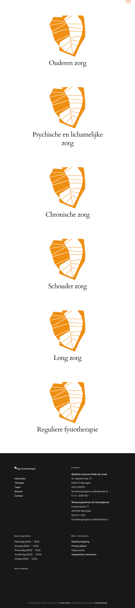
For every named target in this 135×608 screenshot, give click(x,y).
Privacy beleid (78, 546)
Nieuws (19, 491)
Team (18, 487)
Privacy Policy (65, 603)
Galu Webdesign (101, 603)
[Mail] (23, 576)
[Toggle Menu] (128, 1)
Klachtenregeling (80, 542)
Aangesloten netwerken (84, 554)
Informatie (20, 479)
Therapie (19, 483)
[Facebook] (17, 576)
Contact (19, 496)
